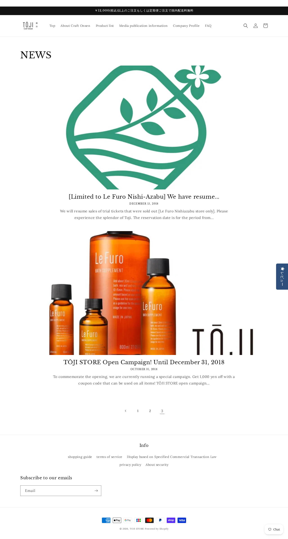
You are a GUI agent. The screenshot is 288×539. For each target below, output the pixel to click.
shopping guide (80, 457)
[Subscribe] (96, 490)
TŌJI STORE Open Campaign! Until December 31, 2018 (144, 362)
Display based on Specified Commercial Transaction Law (172, 457)
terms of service (109, 457)
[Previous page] (126, 411)
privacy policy (130, 465)
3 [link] (162, 411)
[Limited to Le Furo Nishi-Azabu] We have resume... (144, 196)
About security (157, 465)
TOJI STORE (137, 528)
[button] (246, 26)
